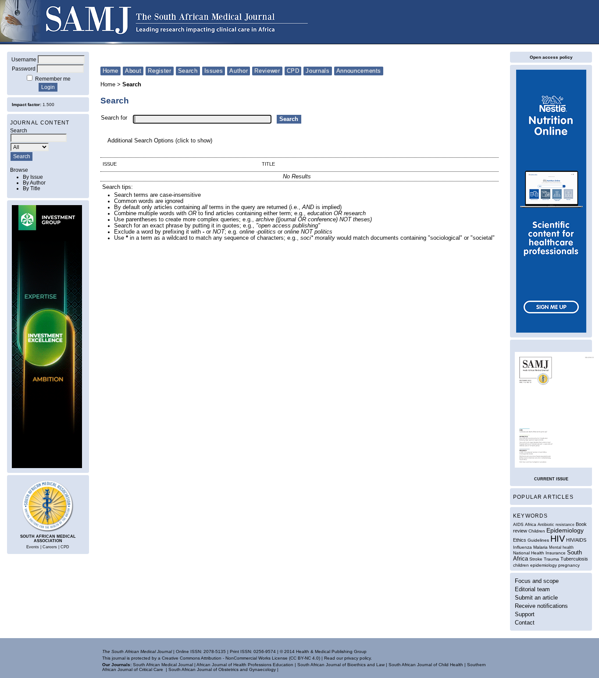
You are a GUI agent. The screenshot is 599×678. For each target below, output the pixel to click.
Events (32, 547)
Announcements (358, 70)
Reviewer (267, 70)
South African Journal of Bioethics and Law (341, 664)
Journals (317, 70)
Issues (213, 70)
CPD (65, 547)
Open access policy (551, 57)
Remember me (53, 79)
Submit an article (536, 597)
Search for (114, 118)
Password (24, 68)
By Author (34, 182)
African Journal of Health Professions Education (244, 664)
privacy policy (357, 658)
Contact (525, 622)
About (133, 70)
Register (159, 70)
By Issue (33, 177)
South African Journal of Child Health (426, 664)
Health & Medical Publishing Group (331, 651)
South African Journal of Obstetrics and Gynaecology (222, 669)
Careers (50, 547)
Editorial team (532, 589)
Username (23, 59)
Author (238, 70)
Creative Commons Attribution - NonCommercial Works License (225, 658)
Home (111, 70)
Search (188, 70)
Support (525, 614)
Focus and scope (537, 581)
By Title (31, 188)
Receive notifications (541, 606)
